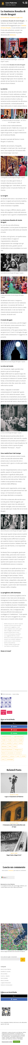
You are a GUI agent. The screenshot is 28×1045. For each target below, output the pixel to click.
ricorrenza (18, 753)
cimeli (3, 743)
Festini (14, 746)
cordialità (9, 743)
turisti (18, 756)
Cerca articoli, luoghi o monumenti (9, 957)
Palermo (4, 753)
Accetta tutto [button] (16, 1041)
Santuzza (13, 35)
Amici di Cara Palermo (6, 969)
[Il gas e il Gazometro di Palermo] (14, 782)
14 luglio (4, 740)
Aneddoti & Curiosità (6, 736)
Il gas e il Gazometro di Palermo (14, 796)
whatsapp (15, 733)
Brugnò (21, 740)
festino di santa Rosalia (7, 749)
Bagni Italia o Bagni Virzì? (14, 855)
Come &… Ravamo (5, 976)
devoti (20, 743)
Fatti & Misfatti (4, 978)
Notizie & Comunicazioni (6, 985)
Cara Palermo (11, 3)
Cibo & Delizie (4, 973)
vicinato (23, 756)
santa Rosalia (5, 756)
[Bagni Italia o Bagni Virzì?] (14, 841)
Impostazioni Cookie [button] (7, 1041)
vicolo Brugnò (10, 759)
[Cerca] (22, 960)
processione (10, 753)
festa (10, 746)
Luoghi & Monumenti (18, 736)
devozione (4, 746)
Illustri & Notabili (4, 980)
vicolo (3, 759)
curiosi (15, 743)
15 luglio (10, 740)
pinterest (15, 729)
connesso (10, 870)
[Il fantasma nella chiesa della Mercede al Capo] (14, 811)
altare (15, 740)
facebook (15, 726)
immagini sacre (18, 749)
